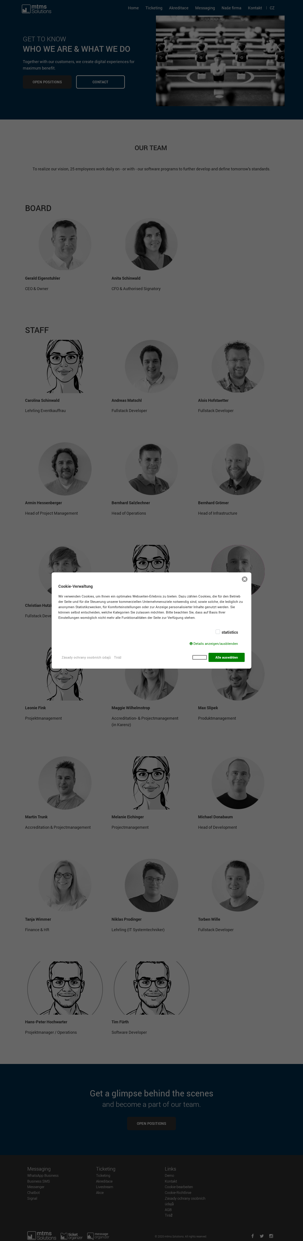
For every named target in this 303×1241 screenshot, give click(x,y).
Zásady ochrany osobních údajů (86, 657)
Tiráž (117, 657)
